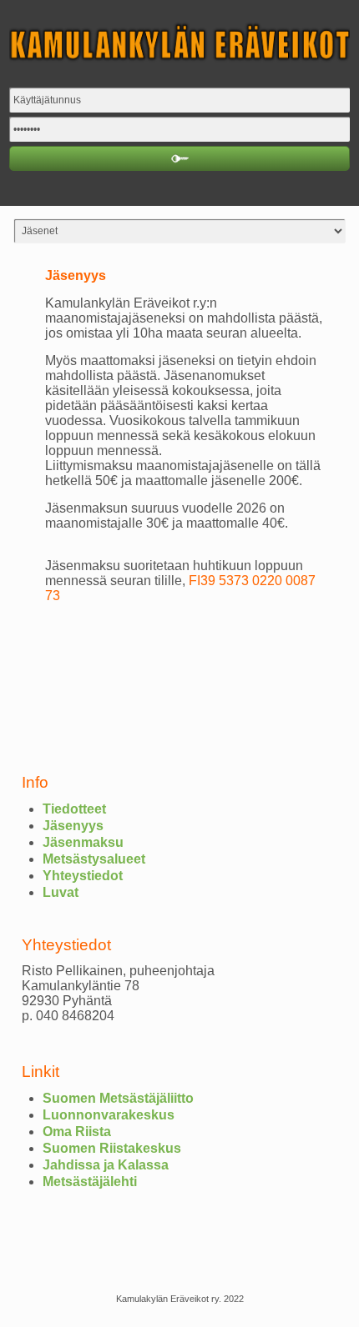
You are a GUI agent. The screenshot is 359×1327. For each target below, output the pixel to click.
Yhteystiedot (83, 876)
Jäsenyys (73, 826)
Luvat (60, 892)
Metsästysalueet (94, 859)
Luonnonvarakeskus (108, 1115)
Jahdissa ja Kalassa (106, 1165)
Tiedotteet (74, 809)
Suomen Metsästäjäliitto (118, 1098)
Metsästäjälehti (90, 1181)
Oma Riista (77, 1131)
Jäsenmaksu (83, 842)
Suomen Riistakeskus (112, 1148)
